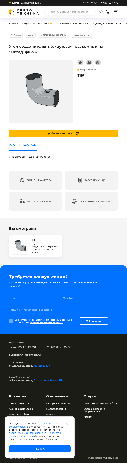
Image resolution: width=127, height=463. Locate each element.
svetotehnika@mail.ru (25, 354)
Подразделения (56, 409)
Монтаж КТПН (92, 417)
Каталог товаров (19, 403)
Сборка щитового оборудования (94, 410)
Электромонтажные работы (100, 403)
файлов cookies (17, 426)
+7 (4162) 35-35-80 (58, 347)
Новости (51, 414)
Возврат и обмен (19, 414)
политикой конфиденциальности (46, 322)
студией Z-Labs (110, 457)
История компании (58, 403)
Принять (40, 448)
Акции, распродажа (21, 409)
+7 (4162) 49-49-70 (22, 347)
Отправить (94, 321)
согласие (24, 320)
